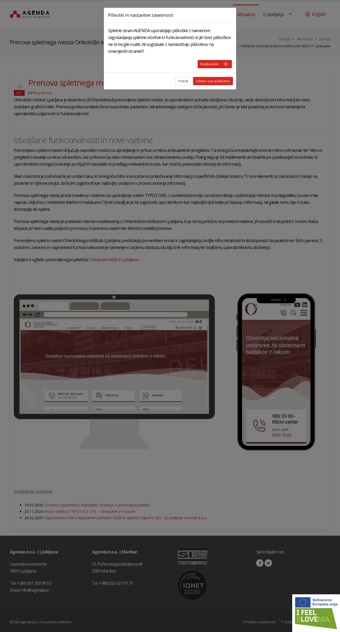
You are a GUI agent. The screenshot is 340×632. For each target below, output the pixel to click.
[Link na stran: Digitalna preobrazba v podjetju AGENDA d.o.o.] (316, 613)
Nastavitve (210, 64)
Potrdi (183, 81)
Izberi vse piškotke (213, 81)
